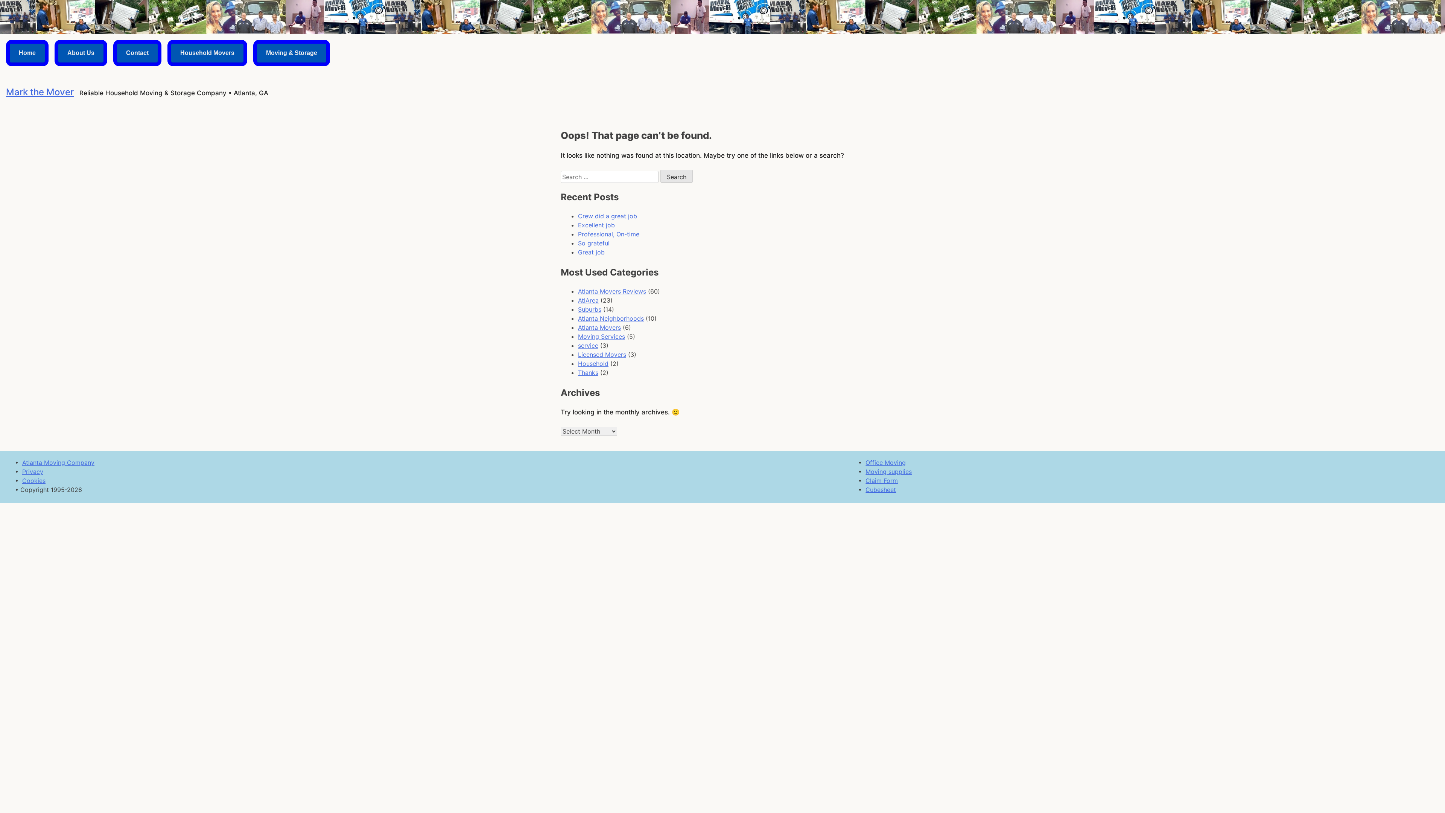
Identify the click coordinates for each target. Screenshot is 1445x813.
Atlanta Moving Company (58, 462)
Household (593, 363)
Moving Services (601, 336)
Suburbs (589, 309)
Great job (591, 252)
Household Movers (207, 53)
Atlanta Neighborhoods (611, 318)
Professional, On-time (608, 234)
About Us (80, 53)
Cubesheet (880, 489)
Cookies (34, 480)
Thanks (588, 372)
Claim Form (881, 480)
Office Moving (885, 462)
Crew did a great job (607, 216)
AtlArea (588, 300)
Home (27, 53)
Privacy (32, 471)
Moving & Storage (291, 53)
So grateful (594, 243)
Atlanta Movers (599, 327)
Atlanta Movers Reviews (612, 291)
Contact (137, 53)
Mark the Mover (40, 92)
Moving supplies (888, 471)
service (588, 345)
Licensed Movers (602, 354)
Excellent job (596, 225)
